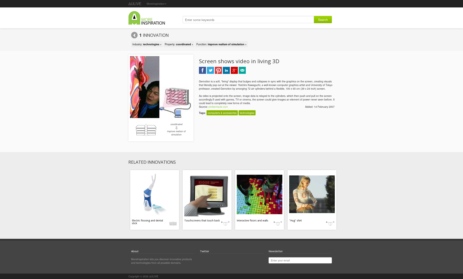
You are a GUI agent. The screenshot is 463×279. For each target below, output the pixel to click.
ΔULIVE (134, 3)
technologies (247, 113)
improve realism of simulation (176, 133)
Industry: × (147, 44)
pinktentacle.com (218, 106)
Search (323, 19)
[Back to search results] (134, 35)
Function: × (221, 44)
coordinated (176, 124)
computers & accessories (222, 113)
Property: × (179, 44)
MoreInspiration (156, 3)
